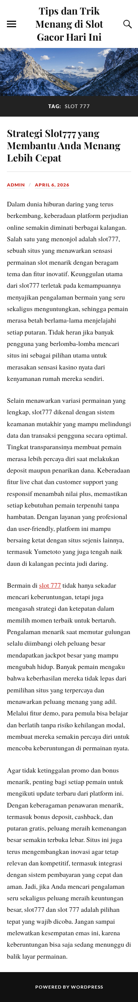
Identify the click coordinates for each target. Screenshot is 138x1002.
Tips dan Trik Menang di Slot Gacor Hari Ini (69, 23)
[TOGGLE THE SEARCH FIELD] (126, 24)
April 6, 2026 (52, 185)
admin (16, 185)
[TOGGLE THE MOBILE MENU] (11, 24)
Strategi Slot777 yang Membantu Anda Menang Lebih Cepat (63, 145)
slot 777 (50, 585)
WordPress (87, 987)
